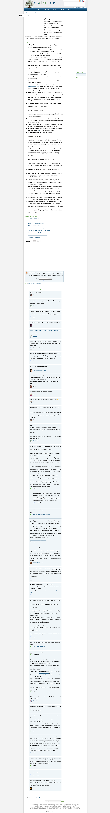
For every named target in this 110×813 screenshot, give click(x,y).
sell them (41, 130)
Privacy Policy (57, 811)
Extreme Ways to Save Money (34, 221)
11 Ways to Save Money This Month (35, 225)
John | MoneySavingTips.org (39, 646)
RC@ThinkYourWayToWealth (39, 370)
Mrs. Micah (35, 305)
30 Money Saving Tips (31, 13)
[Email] (32, 283)
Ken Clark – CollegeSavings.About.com (41, 514)
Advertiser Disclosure (80, 7)
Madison (31, 15)
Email (34, 283)
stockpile (50, 134)
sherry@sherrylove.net (38, 562)
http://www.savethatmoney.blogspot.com (38, 540)
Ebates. (37, 112)
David (34, 324)
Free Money (70, 9)
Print (29, 283)
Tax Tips (62, 9)
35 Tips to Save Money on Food (34, 218)
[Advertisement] (34, 25)
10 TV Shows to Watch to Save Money (36, 228)
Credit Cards (46, 9)
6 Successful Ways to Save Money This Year (37, 235)
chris (34, 542)
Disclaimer (62, 811)
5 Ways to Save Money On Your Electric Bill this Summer (40, 230)
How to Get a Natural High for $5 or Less (36, 797)
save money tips (36, 594)
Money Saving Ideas (37, 700)
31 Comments (38, 283)
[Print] (27, 283)
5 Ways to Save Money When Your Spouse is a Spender (39, 232)
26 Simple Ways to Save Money (34, 237)
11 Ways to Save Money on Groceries (36, 223)
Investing (54, 9)
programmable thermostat (33, 86)
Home (39, 9)
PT (33, 393)
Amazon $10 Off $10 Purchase (36, 796)
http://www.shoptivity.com (44, 673)
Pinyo (34, 294)
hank (34, 401)
